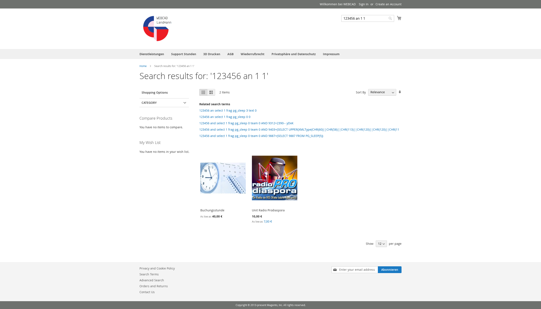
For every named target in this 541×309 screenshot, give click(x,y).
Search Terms (149, 274)
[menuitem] (152, 54)
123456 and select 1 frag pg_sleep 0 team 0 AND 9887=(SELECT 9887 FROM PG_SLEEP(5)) (261, 136)
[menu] (270, 54)
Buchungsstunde (212, 210)
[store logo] (157, 28)
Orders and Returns (153, 286)
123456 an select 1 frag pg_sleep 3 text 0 (228, 110)
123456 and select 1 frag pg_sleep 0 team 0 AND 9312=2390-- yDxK (246, 123)
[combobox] (367, 18)
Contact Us (147, 292)
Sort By (361, 92)
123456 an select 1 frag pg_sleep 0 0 (224, 117)
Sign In (364, 4)
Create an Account (389, 4)
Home (143, 66)
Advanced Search (151, 280)
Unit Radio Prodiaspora (268, 210)
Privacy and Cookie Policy (157, 268)
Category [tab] (149, 103)
